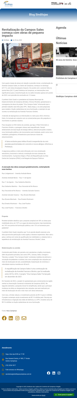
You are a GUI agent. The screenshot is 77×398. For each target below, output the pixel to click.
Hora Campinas (11, 311)
